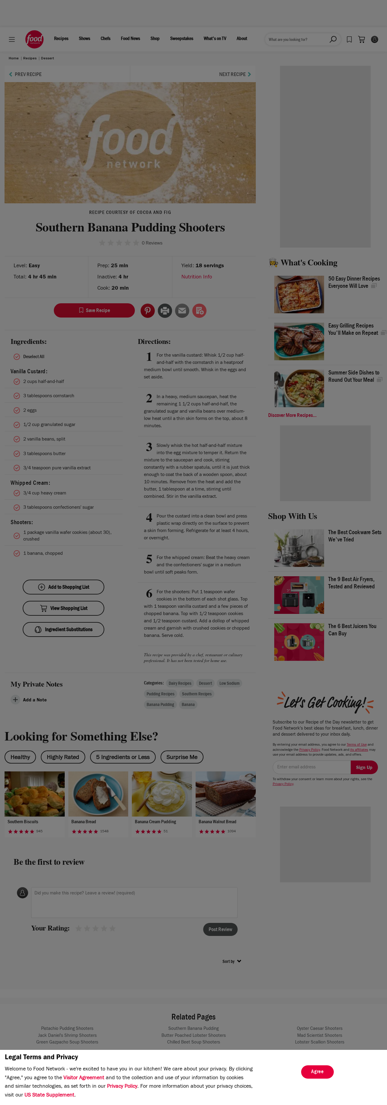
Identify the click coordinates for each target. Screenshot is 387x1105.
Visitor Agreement (83, 1078)
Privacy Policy (122, 1087)
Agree (317, 1072)
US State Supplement (49, 1095)
